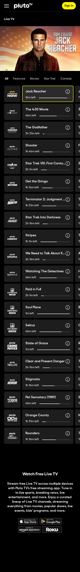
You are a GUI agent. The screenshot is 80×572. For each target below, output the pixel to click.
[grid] (40, 269)
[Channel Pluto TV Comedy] (12, 238)
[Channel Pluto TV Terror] (12, 399)
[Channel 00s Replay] (12, 417)
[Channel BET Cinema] (12, 292)
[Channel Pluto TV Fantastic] (12, 220)
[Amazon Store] (29, 529)
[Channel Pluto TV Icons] (12, 148)
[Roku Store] (52, 529)
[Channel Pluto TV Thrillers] (12, 364)
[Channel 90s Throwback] (12, 435)
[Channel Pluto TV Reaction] (12, 202)
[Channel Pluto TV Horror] (12, 381)
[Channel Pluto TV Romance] (12, 274)
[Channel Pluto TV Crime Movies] (12, 346)
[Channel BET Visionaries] (12, 328)
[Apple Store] (28, 521)
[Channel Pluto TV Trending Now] (12, 94)
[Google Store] (51, 521)
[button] (6, 6)
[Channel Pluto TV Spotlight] (12, 112)
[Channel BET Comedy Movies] (12, 310)
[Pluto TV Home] (23, 6)
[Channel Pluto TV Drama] (12, 256)
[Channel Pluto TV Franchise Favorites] (12, 130)
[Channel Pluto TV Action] (12, 184)
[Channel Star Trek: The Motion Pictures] (12, 166)
